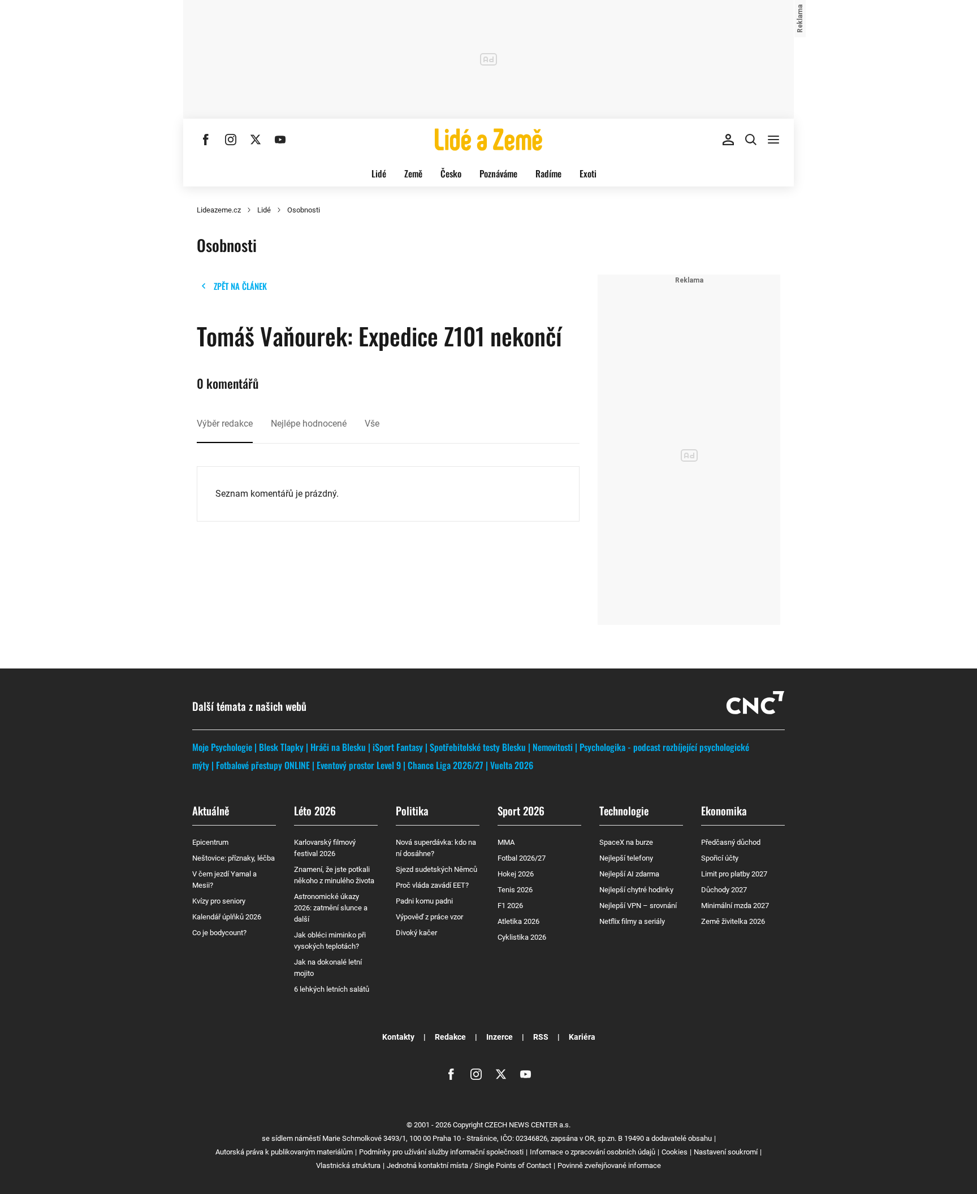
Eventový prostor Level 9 (359, 765)
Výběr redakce (225, 423)
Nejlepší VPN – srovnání (638, 905)
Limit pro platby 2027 (734, 874)
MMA (506, 842)
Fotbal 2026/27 (522, 858)
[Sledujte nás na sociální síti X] (256, 140)
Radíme (548, 173)
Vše (372, 423)
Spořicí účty (719, 858)
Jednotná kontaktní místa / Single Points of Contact (469, 1165)
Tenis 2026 (515, 889)
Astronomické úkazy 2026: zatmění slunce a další (331, 907)
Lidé (378, 173)
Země (413, 173)
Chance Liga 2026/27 (445, 765)
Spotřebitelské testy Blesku (478, 747)
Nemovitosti (553, 747)
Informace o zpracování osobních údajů (592, 1152)
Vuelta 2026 (511, 765)
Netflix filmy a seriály (632, 921)
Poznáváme (498, 173)
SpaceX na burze (626, 842)
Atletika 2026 (518, 921)
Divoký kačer (416, 932)
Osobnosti (303, 210)
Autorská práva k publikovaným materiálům (284, 1152)
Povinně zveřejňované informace (609, 1165)
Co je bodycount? (219, 932)
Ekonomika (724, 810)
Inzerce (499, 1036)
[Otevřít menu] (773, 139)
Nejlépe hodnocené (309, 423)
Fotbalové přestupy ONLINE (263, 765)
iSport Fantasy (398, 747)
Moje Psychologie (222, 747)
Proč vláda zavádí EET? (432, 885)
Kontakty (398, 1036)
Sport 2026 (521, 810)
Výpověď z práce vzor (429, 917)
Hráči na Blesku (338, 747)
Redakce (450, 1036)
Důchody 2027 (724, 889)
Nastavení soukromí (726, 1152)
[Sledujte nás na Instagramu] (231, 140)
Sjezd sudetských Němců (436, 869)
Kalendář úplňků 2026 (226, 917)
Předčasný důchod (730, 842)
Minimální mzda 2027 (735, 905)
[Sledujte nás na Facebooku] (206, 140)
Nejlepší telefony (626, 858)
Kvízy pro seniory (218, 901)
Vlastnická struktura (348, 1165)
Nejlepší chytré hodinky (636, 889)
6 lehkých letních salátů (331, 989)
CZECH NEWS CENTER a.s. (527, 1125)
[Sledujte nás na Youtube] (280, 140)
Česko (450, 173)
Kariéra (582, 1036)
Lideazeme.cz (219, 210)
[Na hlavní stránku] (488, 139)
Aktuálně (210, 810)
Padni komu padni (424, 901)
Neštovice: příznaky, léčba (233, 858)
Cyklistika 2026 (522, 937)
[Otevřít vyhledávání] (751, 139)
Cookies (675, 1152)
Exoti (588, 173)
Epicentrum (210, 842)
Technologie (624, 810)
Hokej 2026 (516, 874)
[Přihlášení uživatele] (728, 139)
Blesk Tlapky (281, 747)
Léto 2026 (315, 810)
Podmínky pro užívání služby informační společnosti (441, 1152)
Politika (412, 810)
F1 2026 (510, 905)
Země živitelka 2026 (733, 921)
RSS (540, 1036)
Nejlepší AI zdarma (629, 874)
